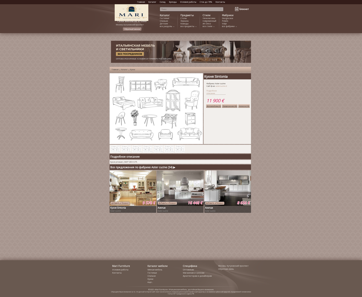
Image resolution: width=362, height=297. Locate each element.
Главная (141, 2)
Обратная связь (226, 269)
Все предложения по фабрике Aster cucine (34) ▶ (142, 167)
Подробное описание (211, 92)
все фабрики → (229, 26)
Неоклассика (209, 18)
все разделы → (167, 26)
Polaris (225, 21)
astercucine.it (221, 86)
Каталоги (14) (244, 106)
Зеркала (184, 21)
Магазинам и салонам (193, 272)
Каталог (152, 2)
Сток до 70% (206, 2)
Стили (206, 15)
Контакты (220, 2)
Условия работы (188, 2)
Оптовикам (188, 269)
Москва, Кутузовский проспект (233, 265)
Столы (183, 18)
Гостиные (164, 18)
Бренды (173, 2)
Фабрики (227, 15)
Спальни (164, 21)
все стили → (209, 26)
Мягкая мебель (154, 269)
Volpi (224, 23)
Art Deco (207, 23)
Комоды (184, 23)
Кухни (132, 69)
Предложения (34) (230, 106)
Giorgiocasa (227, 18)
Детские (164, 23)
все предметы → (188, 26)
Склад (163, 2)
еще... (150, 282)
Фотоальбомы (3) (213, 106)
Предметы (187, 15)
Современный (209, 21)
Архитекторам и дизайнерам (197, 276)
